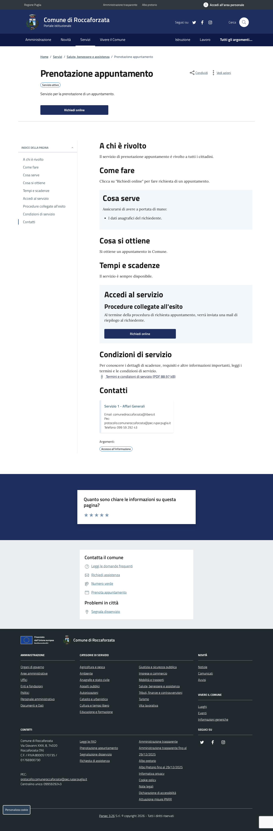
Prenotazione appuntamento (99, 747)
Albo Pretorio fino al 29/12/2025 (161, 767)
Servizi (85, 39)
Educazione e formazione (96, 711)
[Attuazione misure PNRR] (38, 640)
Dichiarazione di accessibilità (157, 792)
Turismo (144, 699)
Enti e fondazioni (32, 686)
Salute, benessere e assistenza (88, 56)
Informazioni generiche (213, 719)
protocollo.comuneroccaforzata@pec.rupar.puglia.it (54, 779)
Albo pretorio (149, 5)
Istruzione (182, 39)
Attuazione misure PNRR (155, 799)
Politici (25, 692)
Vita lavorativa (148, 705)
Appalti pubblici (90, 686)
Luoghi (202, 706)
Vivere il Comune (112, 39)
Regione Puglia (32, 5)
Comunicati (205, 673)
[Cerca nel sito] (244, 22)
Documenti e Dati (32, 705)
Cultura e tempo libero (94, 705)
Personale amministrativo (38, 699)
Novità (66, 39)
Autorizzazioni (89, 692)
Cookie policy (147, 780)
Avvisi (202, 679)
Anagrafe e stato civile (95, 679)
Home (44, 56)
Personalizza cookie (16, 810)
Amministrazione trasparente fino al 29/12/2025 (163, 751)
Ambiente (86, 673)
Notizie (202, 667)
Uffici (24, 679)
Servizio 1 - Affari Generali (124, 406)
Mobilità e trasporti (151, 679)
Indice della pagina (34, 147)
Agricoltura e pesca (92, 667)
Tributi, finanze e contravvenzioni (160, 692)
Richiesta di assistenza (95, 760)
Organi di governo (32, 667)
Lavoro (205, 39)
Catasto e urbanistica (94, 699)
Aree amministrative (34, 673)
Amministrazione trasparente (120, 5)
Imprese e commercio (153, 673)
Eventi (202, 713)
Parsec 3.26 (107, 815)
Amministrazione (38, 39)
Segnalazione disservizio (96, 754)
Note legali (146, 786)
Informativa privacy (151, 773)
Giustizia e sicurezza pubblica (158, 667)
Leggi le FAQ (88, 741)
